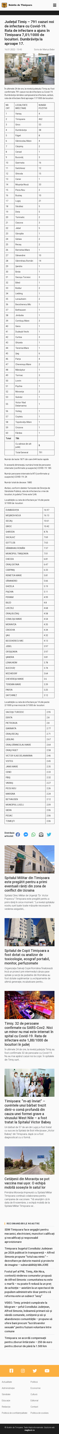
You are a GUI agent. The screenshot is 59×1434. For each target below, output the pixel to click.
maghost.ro (30, 1430)
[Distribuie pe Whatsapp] (33, 834)
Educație (6, 1400)
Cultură (34, 1394)
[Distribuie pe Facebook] (18, 834)
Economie (35, 1388)
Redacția (6, 1407)
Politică (34, 1382)
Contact (34, 1407)
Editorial (34, 1400)
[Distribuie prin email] (41, 834)
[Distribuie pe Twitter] (49, 834)
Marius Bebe (48, 49)
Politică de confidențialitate (14, 1413)
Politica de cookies (40, 1413)
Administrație (8, 1388)
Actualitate (7, 1382)
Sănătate (6, 1394)
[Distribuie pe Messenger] (26, 834)
